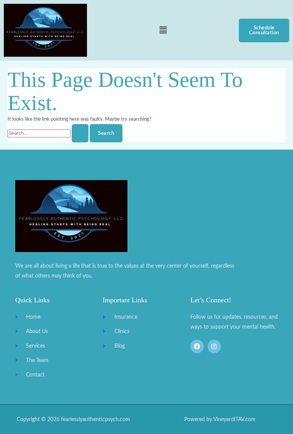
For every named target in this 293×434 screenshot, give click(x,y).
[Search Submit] (80, 133)
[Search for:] (49, 133)
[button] (162, 30)
